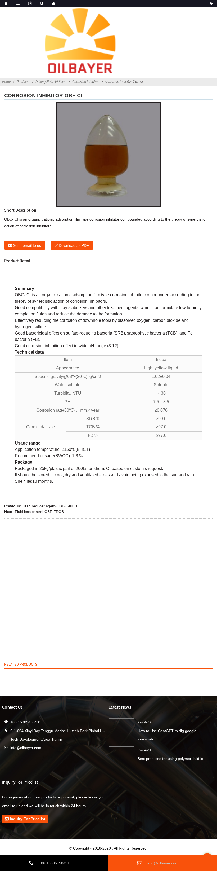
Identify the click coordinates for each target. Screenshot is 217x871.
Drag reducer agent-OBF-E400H (49, 506)
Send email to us (27, 245)
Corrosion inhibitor (85, 81)
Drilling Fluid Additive (50, 81)
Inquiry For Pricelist (27, 819)
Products (23, 81)
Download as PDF (74, 245)
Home (6, 81)
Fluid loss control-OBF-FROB (39, 511)
